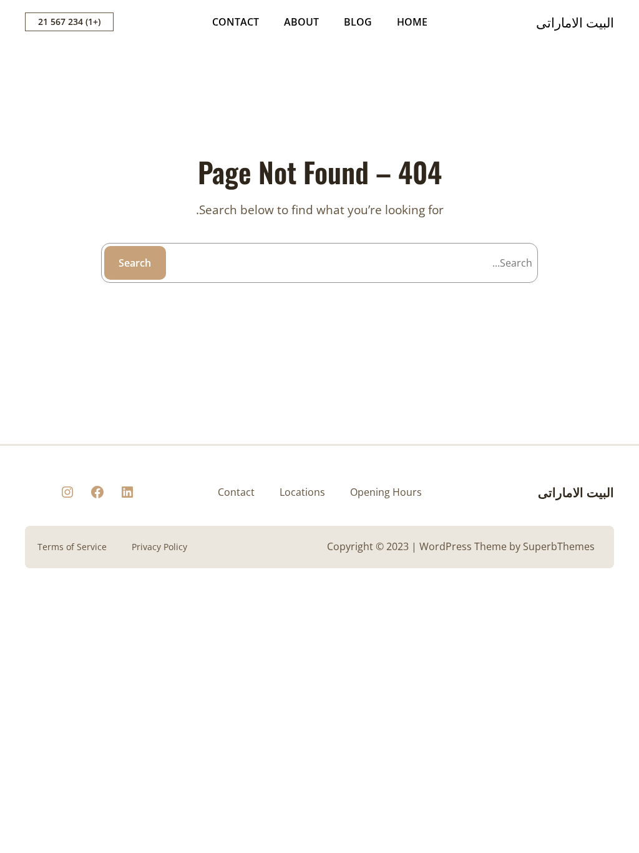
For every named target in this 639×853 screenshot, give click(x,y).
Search (135, 263)
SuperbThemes (559, 546)
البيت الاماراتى (575, 21)
